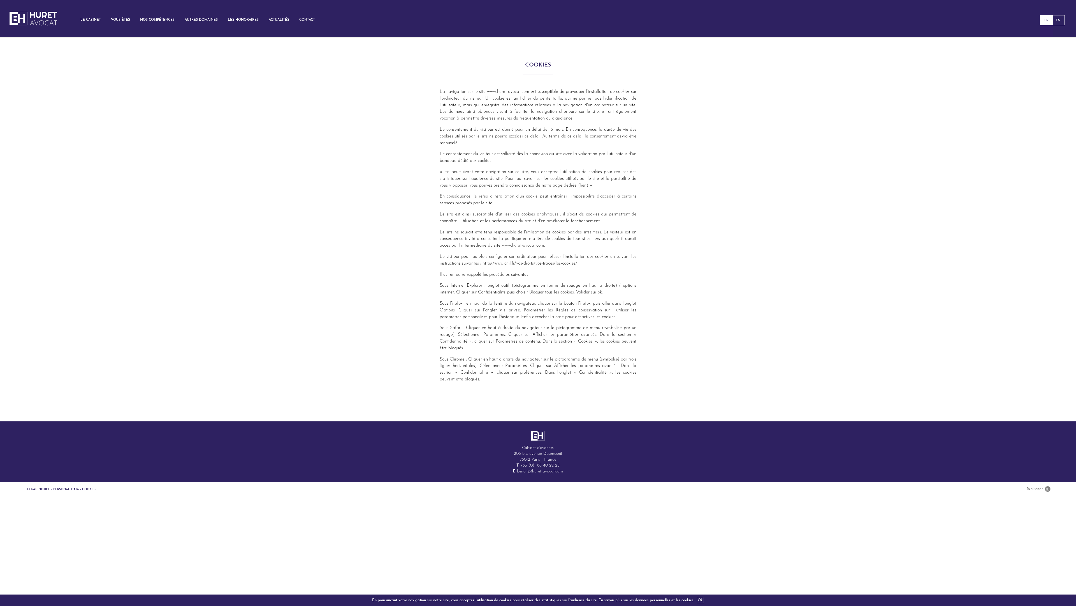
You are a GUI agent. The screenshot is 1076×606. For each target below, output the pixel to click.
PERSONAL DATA (66, 489)
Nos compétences (157, 20)
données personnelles (652, 600)
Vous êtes (120, 20)
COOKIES (89, 489)
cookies (687, 600)
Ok (700, 600)
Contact (307, 20)
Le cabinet (90, 20)
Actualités (279, 20)
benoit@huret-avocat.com (540, 471)
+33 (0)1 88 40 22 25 (540, 465)
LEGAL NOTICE (38, 489)
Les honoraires (243, 20)
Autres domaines (201, 20)
